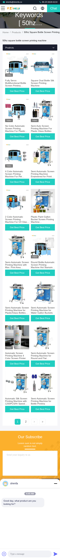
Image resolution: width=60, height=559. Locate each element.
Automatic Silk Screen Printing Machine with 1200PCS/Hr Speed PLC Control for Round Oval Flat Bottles (16, 403)
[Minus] (55, 483)
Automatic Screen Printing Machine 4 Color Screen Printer (15, 355)
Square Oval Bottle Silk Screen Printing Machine (42, 83)
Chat (53, 8)
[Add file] (4, 553)
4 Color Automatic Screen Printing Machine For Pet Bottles (14, 175)
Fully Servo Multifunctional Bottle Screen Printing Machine (15, 84)
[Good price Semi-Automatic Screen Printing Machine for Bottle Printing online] (43, 383)
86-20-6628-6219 (49, 2)
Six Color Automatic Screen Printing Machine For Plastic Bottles (15, 130)
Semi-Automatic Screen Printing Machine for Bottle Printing (43, 401)
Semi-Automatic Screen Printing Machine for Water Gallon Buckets (43, 310)
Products (16, 32)
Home (6, 32)
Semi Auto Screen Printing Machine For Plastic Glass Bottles (41, 128)
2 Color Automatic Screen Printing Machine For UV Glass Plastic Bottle (16, 221)
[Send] (55, 553)
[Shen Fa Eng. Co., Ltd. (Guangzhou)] (13, 8)
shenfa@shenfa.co (14, 2)
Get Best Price (17, 91)
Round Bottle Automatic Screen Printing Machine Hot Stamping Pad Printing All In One (43, 266)
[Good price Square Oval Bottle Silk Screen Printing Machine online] (43, 65)
